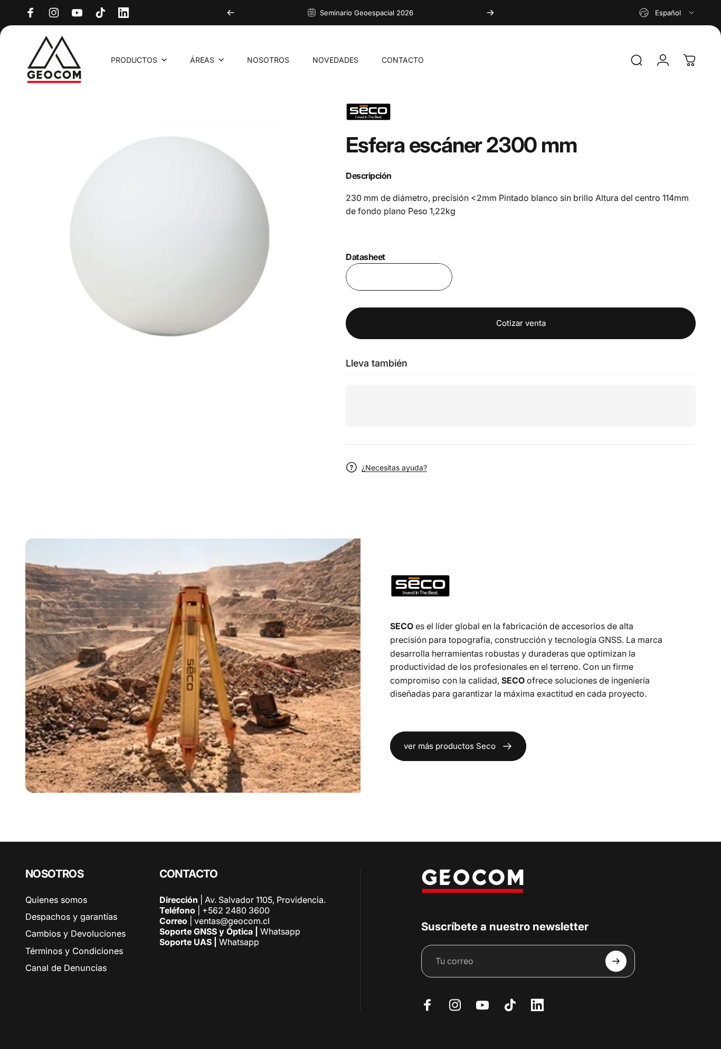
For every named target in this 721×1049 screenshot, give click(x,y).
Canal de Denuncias (66, 967)
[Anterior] (230, 12)
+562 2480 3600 (236, 909)
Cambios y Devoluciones (75, 933)
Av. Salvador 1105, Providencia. (265, 899)
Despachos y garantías (71, 916)
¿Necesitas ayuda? (394, 467)
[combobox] (667, 12)
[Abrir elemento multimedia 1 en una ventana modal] (168, 237)
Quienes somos (56, 899)
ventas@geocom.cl (232, 920)
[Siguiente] (490, 12)
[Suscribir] (616, 960)
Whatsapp (279, 931)
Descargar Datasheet (399, 277)
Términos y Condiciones (74, 950)
